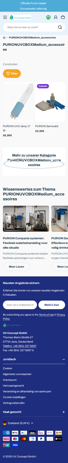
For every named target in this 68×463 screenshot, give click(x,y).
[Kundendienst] (48, 17)
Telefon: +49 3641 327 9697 (19, 346)
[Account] (55, 17)
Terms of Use (46, 314)
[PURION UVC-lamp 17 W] (18, 102)
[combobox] (34, 27)
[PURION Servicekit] (50, 102)
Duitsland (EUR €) (19, 423)
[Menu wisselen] (5, 17)
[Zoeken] (60, 27)
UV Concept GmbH (24, 456)
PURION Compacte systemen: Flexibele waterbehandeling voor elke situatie (25, 243)
